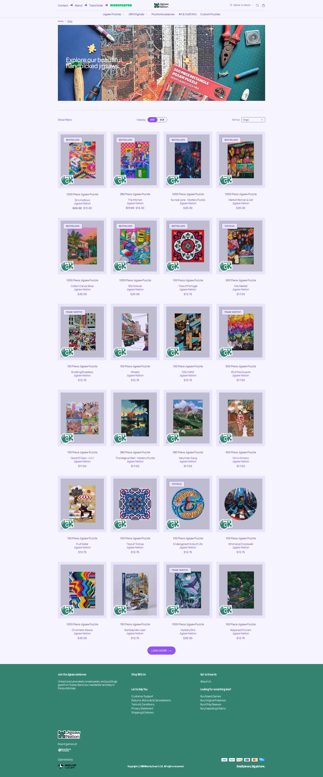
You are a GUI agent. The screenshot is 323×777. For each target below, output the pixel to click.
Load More (159, 650)
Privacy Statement (142, 708)
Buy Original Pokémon (213, 700)
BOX (162, 119)
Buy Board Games (210, 696)
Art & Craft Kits (187, 14)
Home (60, 21)
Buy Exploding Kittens (213, 708)
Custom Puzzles (210, 14)
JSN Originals (136, 14)
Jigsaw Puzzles (112, 14)
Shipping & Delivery (142, 712)
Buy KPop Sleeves (210, 704)
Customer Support (142, 696)
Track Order (96, 5)
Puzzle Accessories (163, 14)
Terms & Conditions (142, 704)
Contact (63, 5)
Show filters (65, 119)
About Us (205, 681)
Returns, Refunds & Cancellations (151, 700)
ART (152, 119)
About (78, 5)
